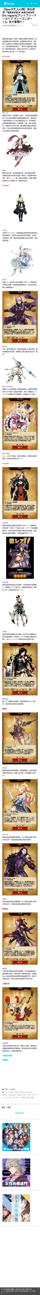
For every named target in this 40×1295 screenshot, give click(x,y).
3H (6, 1092)
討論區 (5, 1060)
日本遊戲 (12, 1089)
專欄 (6, 1089)
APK (16, 1092)
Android (10, 1092)
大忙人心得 (30, 1097)
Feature (19, 1095)
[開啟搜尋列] (27, 3)
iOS (24, 1095)
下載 (23, 1097)
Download (11, 1095)
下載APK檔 (7, 1055)
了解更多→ (6, 1293)
